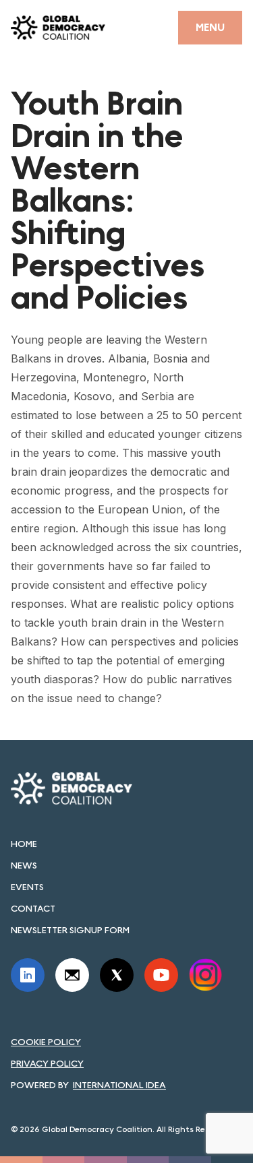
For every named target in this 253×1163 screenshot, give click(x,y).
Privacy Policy (47, 1063)
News (24, 865)
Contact (33, 908)
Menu (210, 27)
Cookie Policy (46, 1042)
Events (27, 887)
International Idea (119, 1085)
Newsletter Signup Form (70, 930)
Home (24, 844)
